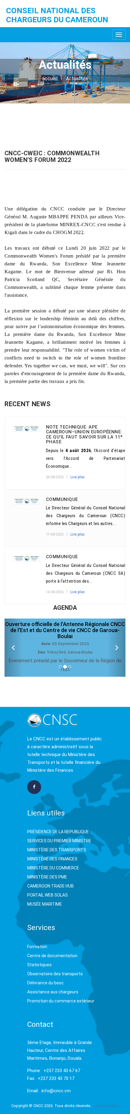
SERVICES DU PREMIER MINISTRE (59, 840)
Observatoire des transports (55, 973)
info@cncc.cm (56, 1090)
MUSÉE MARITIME (44, 904)
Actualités (77, 78)
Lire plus (77, 477)
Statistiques (39, 964)
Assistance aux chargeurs (52, 991)
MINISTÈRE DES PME (47, 877)
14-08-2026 (54, 592)
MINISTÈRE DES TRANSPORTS (56, 849)
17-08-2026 (54, 534)
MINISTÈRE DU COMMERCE (53, 868)
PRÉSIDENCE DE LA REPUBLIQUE (58, 831)
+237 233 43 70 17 (56, 1078)
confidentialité (106, 1105)
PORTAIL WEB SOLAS (47, 895)
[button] (14, 648)
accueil (49, 78)
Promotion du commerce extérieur (60, 1000)
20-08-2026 (54, 477)
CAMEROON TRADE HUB (50, 886)
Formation (37, 946)
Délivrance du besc (45, 982)
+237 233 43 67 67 (62, 1070)
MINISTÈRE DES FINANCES (52, 858)
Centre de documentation (52, 955)
